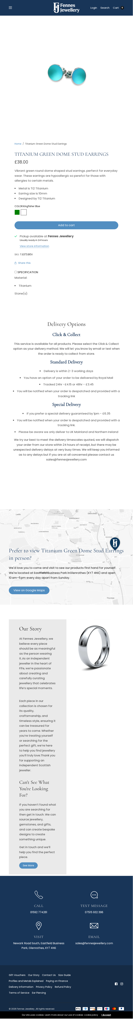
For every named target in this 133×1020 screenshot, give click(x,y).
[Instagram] (121, 983)
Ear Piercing (39, 993)
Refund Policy (63, 987)
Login (93, 8)
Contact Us (49, 975)
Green (17, 212)
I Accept (106, 1015)
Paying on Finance (57, 981)
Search (104, 8)
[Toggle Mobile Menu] (12, 8)
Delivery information (21, 987)
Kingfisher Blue (24, 212)
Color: (27, 206)
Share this (24, 263)
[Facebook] (116, 983)
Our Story (33, 975)
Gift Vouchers (17, 975)
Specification (27, 272)
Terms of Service (19, 993)
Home (18, 144)
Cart (116, 8)
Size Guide (64, 975)
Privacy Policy (44, 987)
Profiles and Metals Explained (26, 981)
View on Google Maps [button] (29, 590)
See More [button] (28, 865)
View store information (34, 246)
